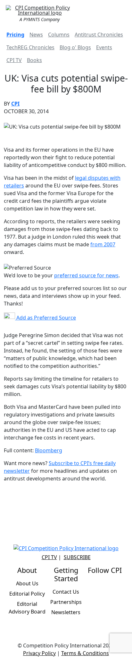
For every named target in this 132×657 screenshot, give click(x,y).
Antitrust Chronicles (99, 34)
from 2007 (102, 244)
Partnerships (66, 602)
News (36, 34)
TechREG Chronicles (30, 47)
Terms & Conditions (85, 653)
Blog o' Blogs (75, 47)
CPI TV (14, 60)
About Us (27, 583)
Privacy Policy (39, 653)
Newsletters (65, 612)
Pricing (15, 34)
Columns (59, 34)
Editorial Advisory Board (27, 607)
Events (104, 47)
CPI (15, 103)
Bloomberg (48, 450)
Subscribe (77, 557)
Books (34, 60)
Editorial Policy (27, 593)
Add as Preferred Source (45, 317)
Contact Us (66, 591)
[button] (120, 12)
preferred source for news (86, 275)
